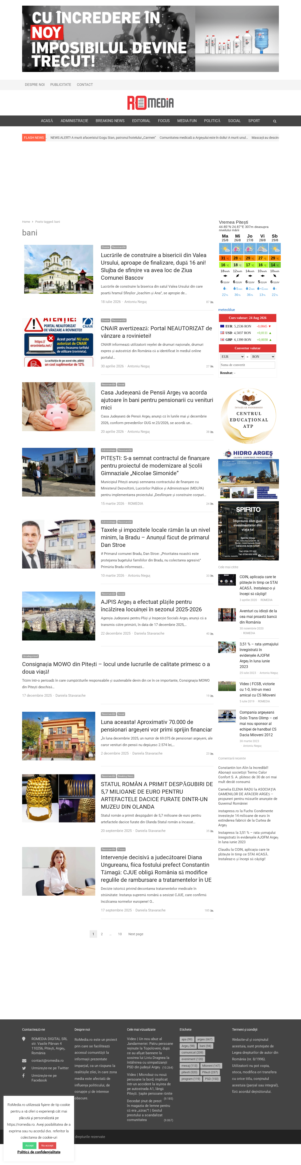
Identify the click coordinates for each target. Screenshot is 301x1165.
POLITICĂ (212, 121)
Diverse (105, 247)
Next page (135, 934)
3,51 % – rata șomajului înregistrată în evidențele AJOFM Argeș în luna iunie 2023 (259, 655)
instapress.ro (228, 811)
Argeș (188, 1046)
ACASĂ (47, 121)
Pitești (210, 1072)
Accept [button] (29, 1145)
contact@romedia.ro (48, 1060)
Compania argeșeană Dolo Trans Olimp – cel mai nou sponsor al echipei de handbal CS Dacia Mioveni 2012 (259, 723)
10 (121, 934)
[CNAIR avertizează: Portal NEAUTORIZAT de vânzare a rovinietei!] (58, 321)
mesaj (190, 1065)
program (191, 1079)
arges (205, 1039)
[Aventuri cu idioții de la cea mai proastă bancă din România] (227, 611)
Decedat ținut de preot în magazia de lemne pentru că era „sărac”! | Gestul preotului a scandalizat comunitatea (148, 1110)
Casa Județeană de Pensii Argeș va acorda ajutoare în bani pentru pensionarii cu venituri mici (157, 400)
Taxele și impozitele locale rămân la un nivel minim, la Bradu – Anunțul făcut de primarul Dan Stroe (155, 537)
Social (121, 384)
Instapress (226, 833)
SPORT (254, 121)
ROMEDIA (267, 600)
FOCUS (164, 121)
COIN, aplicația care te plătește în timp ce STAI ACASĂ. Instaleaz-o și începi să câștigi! (243, 854)
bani (205, 1046)
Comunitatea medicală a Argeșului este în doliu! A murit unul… (144, 137)
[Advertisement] (150, 180)
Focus (121, 849)
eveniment (192, 1059)
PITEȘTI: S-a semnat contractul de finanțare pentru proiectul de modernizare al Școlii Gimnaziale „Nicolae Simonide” (155, 466)
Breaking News (125, 776)
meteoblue (226, 310)
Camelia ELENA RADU (235, 789)
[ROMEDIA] (150, 103)
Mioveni (211, 1065)
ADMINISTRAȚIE (74, 121)
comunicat (192, 1052)
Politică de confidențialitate (38, 1152)
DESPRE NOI (35, 85)
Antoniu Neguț (269, 673)
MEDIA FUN (187, 121)
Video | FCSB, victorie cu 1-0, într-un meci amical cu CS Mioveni (258, 689)
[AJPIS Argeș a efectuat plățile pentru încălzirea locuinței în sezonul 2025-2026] (58, 594)
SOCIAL (234, 121)
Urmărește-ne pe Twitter (50, 1068)
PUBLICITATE (60, 85)
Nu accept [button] (47, 1145)
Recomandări (119, 247)
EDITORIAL (141, 121)
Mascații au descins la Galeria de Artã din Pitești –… (229, 137)
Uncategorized (30, 656)
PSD (212, 1079)
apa (187, 1039)
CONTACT (85, 85)
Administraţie (108, 450)
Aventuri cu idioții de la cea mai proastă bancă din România (258, 616)
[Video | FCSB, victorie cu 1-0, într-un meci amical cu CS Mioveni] (227, 684)
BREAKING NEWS (110, 121)
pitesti (190, 1072)
